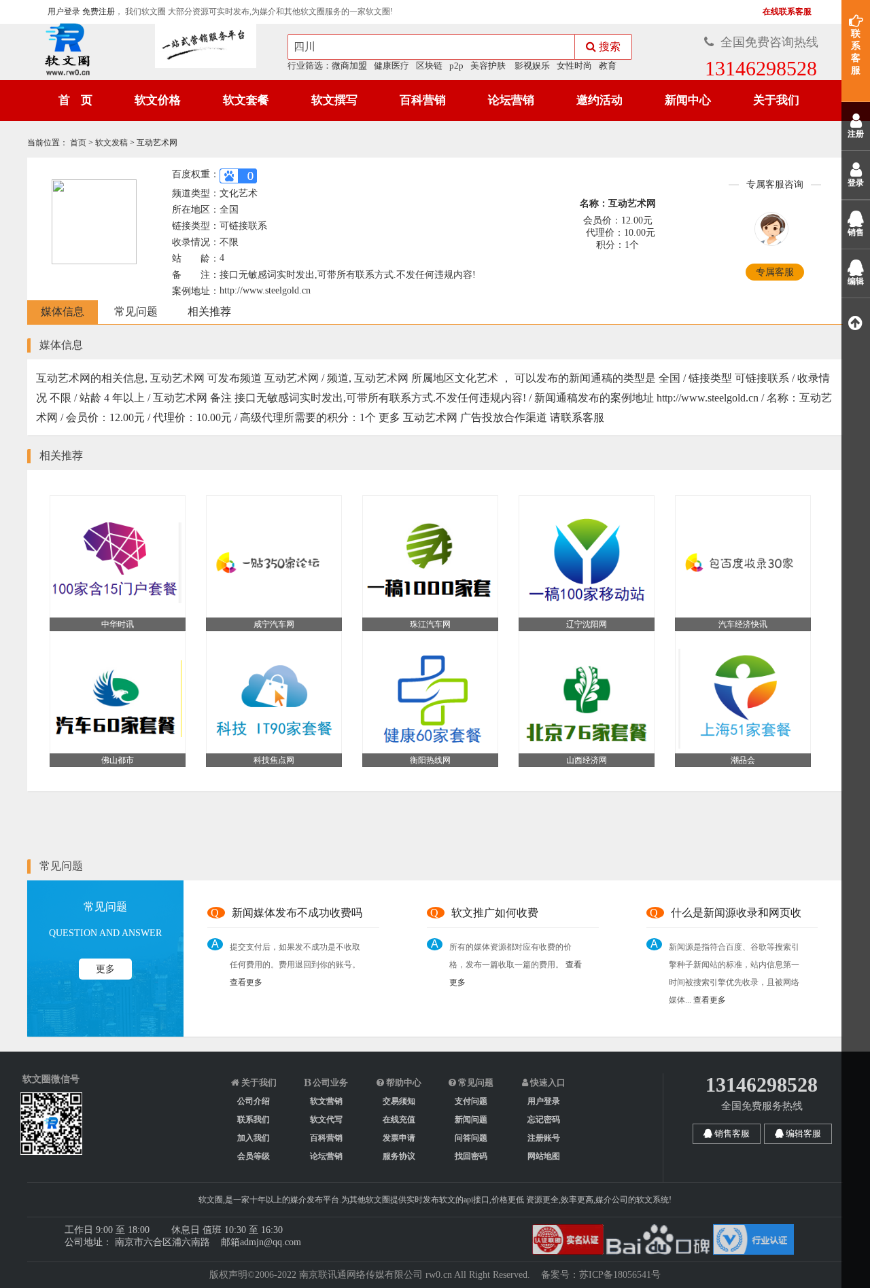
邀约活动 (599, 100)
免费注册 (98, 11)
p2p (456, 65)
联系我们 (253, 1119)
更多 (105, 969)
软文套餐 (246, 100)
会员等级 (253, 1156)
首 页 (75, 100)
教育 (607, 65)
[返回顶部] (855, 323)
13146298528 (761, 68)
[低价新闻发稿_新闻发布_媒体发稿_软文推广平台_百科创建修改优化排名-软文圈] (63, 51)
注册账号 (543, 1138)
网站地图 (543, 1156)
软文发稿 (112, 142)
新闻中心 (688, 100)
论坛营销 (511, 100)
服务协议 (399, 1156)
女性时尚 (574, 65)
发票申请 (399, 1138)
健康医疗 (391, 65)
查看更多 (246, 982)
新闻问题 (471, 1119)
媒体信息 (62, 311)
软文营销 (326, 1101)
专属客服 (775, 272)
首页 (79, 142)
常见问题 (136, 311)
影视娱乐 (532, 65)
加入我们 (253, 1138)
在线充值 (399, 1119)
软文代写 (326, 1119)
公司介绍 (253, 1101)
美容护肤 (488, 65)
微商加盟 (349, 65)
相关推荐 (209, 311)
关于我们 (776, 100)
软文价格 (158, 100)
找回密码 (471, 1156)
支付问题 (471, 1101)
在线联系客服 (786, 11)
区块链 (429, 65)
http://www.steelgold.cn (265, 290)
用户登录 (64, 11)
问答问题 (471, 1138)
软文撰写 (334, 100)
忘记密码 (543, 1119)
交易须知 (399, 1101)
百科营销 (423, 100)
